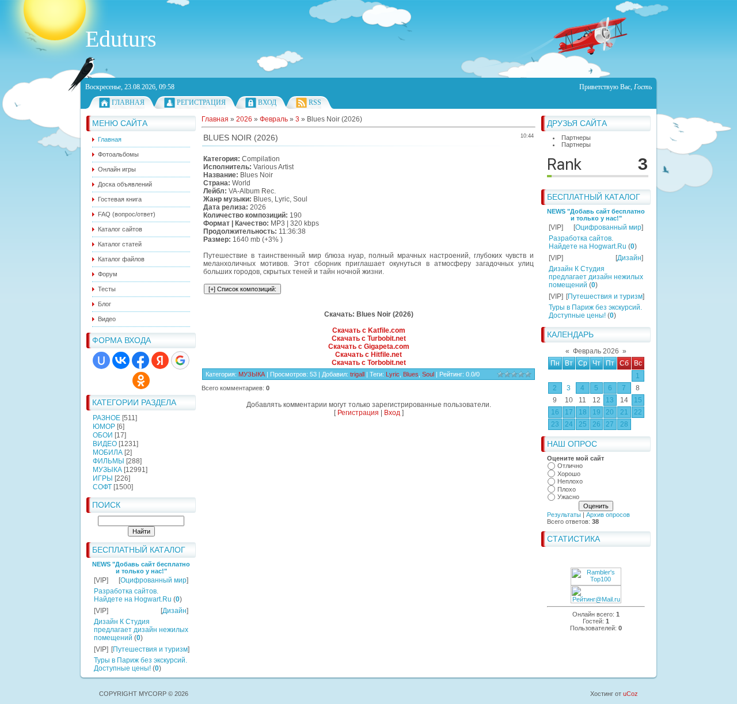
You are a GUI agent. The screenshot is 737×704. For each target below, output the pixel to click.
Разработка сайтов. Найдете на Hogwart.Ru (133, 595)
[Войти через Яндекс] (160, 360)
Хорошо (568, 473)
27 (610, 424)
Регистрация (201, 102)
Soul (428, 374)
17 (569, 412)
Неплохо (570, 481)
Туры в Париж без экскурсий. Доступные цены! (140, 664)
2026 (244, 119)
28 (624, 424)
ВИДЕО (105, 444)
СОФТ (102, 487)
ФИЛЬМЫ (108, 461)
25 (583, 424)
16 (555, 412)
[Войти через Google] (180, 360)
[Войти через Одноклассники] (141, 380)
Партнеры (576, 137)
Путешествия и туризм (150, 649)
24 (569, 424)
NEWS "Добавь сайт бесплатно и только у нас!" (141, 567)
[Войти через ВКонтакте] (121, 360)
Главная (128, 102)
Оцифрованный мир (153, 580)
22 (638, 412)
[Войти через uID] (101, 360)
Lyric (393, 374)
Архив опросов (608, 514)
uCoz (630, 693)
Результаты (564, 514)
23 (555, 424)
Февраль (274, 119)
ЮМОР (104, 427)
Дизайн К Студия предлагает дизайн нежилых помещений (141, 630)
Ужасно (568, 496)
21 (624, 412)
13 (610, 400)
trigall (357, 374)
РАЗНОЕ (106, 418)
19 (596, 412)
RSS (315, 102)
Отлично (570, 465)
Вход (267, 102)
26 (596, 424)
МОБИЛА (108, 452)
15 (638, 400)
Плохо (566, 489)
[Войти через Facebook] (140, 360)
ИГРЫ (103, 478)
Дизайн (174, 611)
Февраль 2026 (596, 351)
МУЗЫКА (107, 470)
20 (610, 412)
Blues (411, 374)
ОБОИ (103, 435)
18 (583, 412)
